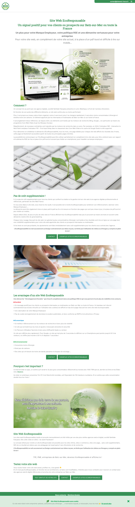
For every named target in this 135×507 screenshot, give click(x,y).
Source (20, 372)
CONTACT (51, 236)
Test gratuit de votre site (46, 478)
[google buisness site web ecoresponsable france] (132, 1)
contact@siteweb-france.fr (119, 1)
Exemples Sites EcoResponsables (73, 236)
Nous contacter (60, 495)
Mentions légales (74, 495)
